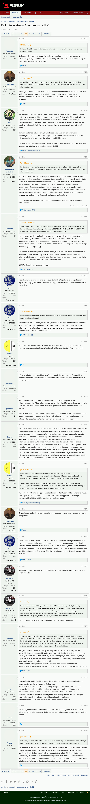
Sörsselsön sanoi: (26, 222)
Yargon (9, 743)
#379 (86, 705)
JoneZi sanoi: (24, 737)
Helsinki (13, 590)
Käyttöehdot (55, 792)
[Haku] (86, 13)
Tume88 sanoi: (25, 78)
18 (22, 34)
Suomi (5, 792)
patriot (5, 29)
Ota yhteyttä (44, 792)
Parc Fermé (12, 94)
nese (9, 122)
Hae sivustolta (17, 17)
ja (31, 151)
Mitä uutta (27, 13)
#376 (86, 596)
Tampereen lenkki (10, 366)
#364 (86, 157)
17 (18, 34)
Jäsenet (38, 13)
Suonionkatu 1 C (11, 300)
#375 (86, 566)
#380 (86, 731)
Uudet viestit (5, 17)
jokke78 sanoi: (25, 469)
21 (33, 34)
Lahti (14, 447)
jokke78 (9, 408)
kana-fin (9, 383)
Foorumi (15, 13)
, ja (28, 210)
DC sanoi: (23, 602)
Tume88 (9, 51)
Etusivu (6, 13)
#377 (86, 626)
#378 (86, 677)
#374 (86, 536)
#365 (86, 216)
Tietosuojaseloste (67, 792)
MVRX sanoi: (24, 45)
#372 (86, 463)
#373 (86, 509)
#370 (86, 396)
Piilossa (13, 181)
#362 (86, 72)
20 (29, 34)
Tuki (76, 792)
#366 (86, 276)
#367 (86, 306)
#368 (86, 341)
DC (9, 288)
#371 (86, 425)
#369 (86, 371)
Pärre (9, 437)
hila (9, 689)
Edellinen (6, 34)
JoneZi (9, 718)
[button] (32, 13)
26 (40, 34)
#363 (86, 110)
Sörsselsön (9, 84)
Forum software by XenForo (45, 797)
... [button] (15, 34)
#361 (86, 39)
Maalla (14, 699)
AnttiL (9, 354)
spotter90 (9, 578)
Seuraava (46, 34)
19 (26, 34)
